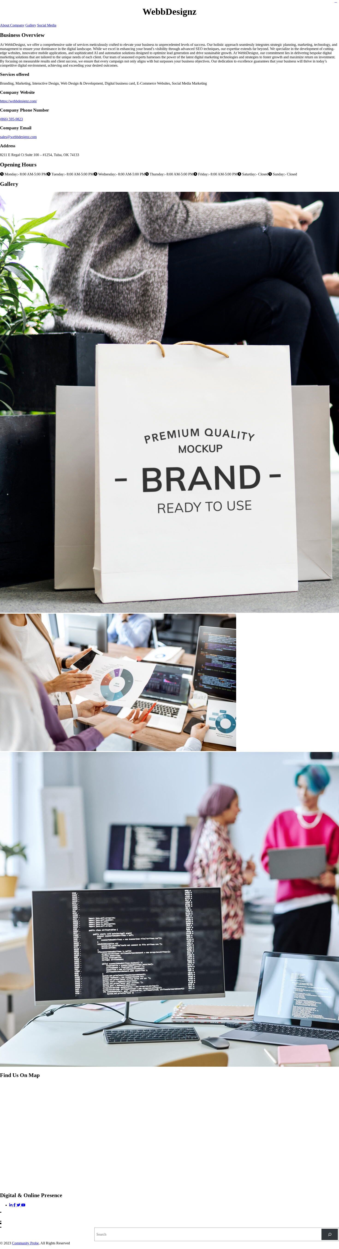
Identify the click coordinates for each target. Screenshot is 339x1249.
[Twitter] (19, 1205)
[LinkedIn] (11, 1205)
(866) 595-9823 (11, 119)
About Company (12, 25)
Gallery (30, 25)
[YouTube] (23, 1205)
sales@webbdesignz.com (18, 137)
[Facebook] (15, 1205)
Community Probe (25, 1243)
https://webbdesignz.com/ (18, 101)
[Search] (329, 1234)
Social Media (46, 25)
